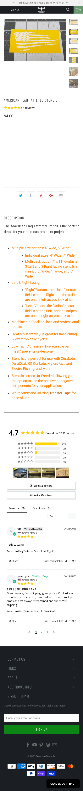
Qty (6, 160)
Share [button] (14, 561)
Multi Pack (13, 149)
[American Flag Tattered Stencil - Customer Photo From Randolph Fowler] (34, 473)
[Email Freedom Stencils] (55, 745)
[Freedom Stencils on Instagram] (48, 745)
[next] (63, 43)
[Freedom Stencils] (41, 10)
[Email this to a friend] (61, 195)
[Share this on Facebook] (31, 195)
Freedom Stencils (45, 756)
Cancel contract (63, 783)
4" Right (25, 139)
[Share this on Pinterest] (41, 195)
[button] (67, 561)
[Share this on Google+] (51, 195)
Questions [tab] (39, 508)
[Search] (69, 9)
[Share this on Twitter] (21, 195)
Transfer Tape (60, 393)
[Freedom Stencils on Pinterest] (41, 745)
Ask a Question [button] (43, 495)
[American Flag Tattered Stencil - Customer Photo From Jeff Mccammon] (20, 473)
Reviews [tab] (14, 508)
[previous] (7, 43)
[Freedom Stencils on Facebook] (28, 745)
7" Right (55, 139)
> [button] (54, 632)
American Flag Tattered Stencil (24, 551)
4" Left (10, 139)
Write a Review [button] (43, 485)
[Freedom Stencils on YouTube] (34, 745)
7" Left (40, 139)
